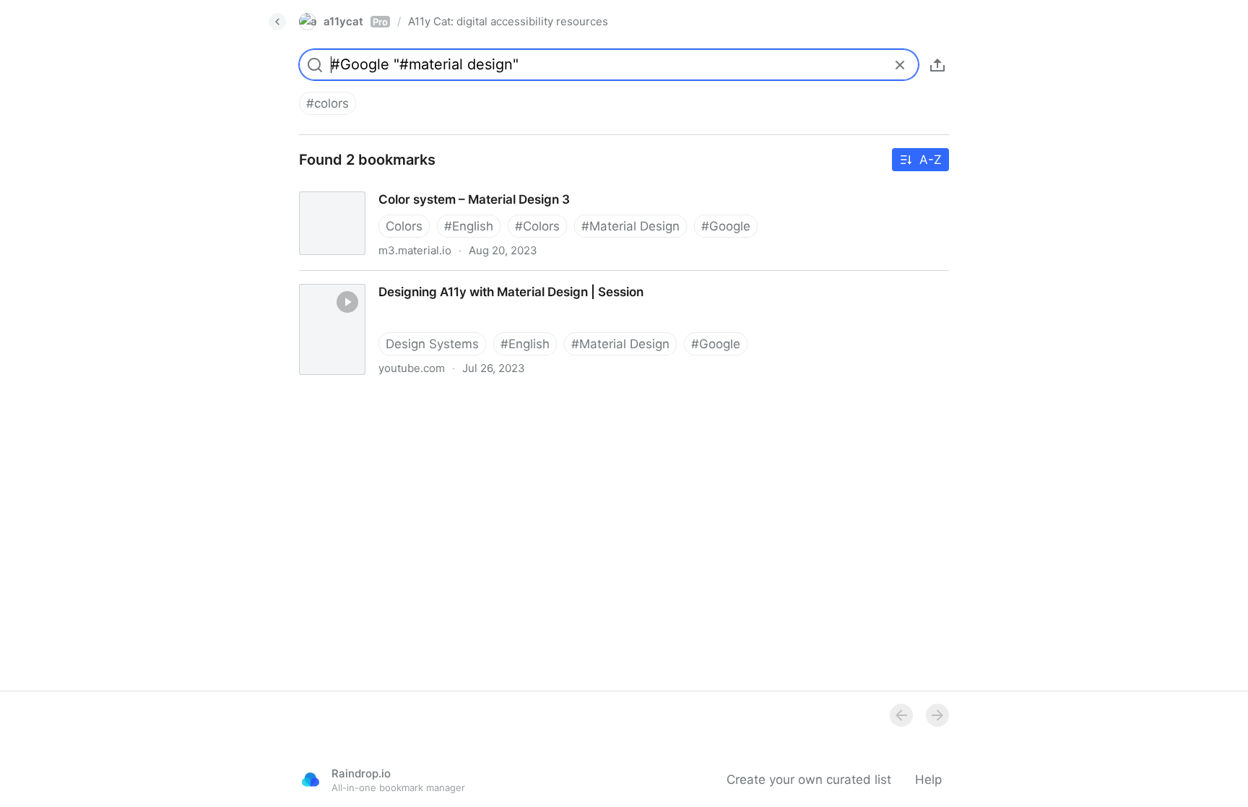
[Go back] (277, 21)
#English (468, 226)
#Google (725, 226)
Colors (404, 226)
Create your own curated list (809, 779)
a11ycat (356, 21)
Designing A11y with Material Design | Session (419, 279)
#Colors (537, 226)
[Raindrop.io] (310, 779)
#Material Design (630, 226)
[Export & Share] (937, 65)
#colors (327, 103)
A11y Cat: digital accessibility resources (508, 21)
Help (928, 779)
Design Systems (432, 344)
